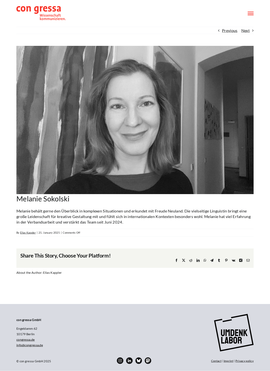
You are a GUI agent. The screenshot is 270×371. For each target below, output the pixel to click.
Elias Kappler (28, 232)
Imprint (228, 361)
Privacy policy (244, 361)
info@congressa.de (29, 345)
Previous (229, 30)
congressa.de (25, 339)
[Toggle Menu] (250, 13)
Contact (216, 361)
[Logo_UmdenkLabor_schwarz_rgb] (234, 315)
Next (245, 30)
